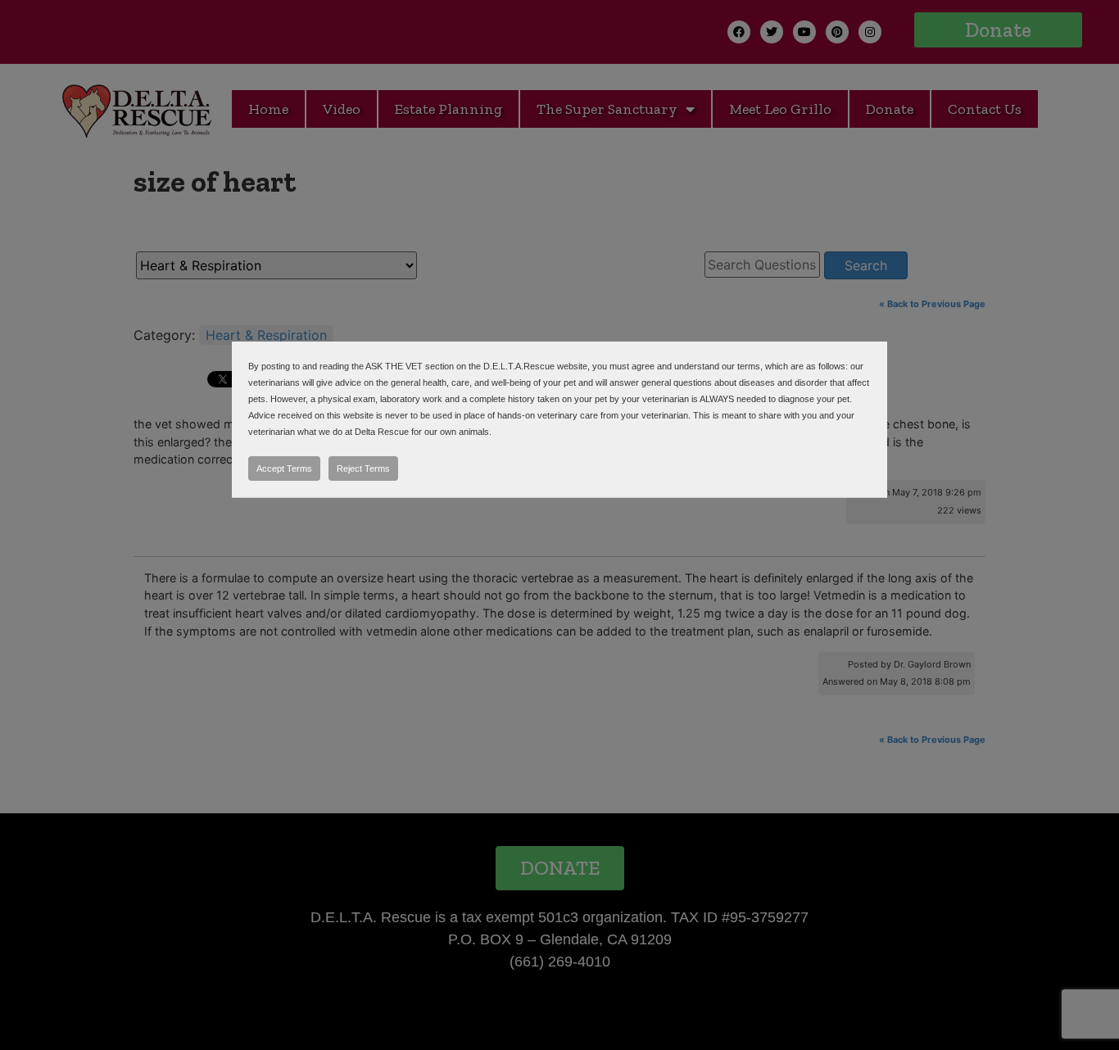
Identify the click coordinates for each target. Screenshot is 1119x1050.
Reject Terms (363, 468)
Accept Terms (284, 468)
